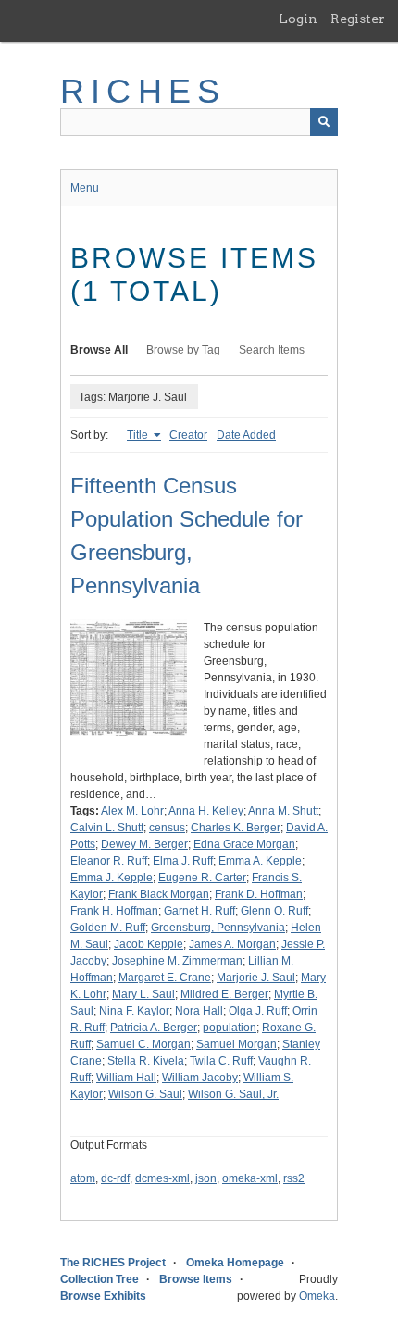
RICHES (143, 91)
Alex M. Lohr (132, 810)
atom (82, 1178)
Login (298, 18)
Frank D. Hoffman (259, 894)
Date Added (246, 435)
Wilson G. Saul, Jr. (233, 1094)
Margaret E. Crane (164, 977)
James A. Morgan (232, 944)
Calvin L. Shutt (106, 827)
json (206, 1178)
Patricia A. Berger (153, 1027)
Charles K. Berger (235, 827)
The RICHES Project (113, 1262)
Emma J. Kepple (111, 877)
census (167, 827)
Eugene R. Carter (202, 877)
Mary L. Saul (143, 994)
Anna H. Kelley (205, 810)
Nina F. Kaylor (134, 1010)
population (229, 1027)
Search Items (272, 349)
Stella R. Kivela (145, 1060)
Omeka (317, 1296)
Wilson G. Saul (145, 1094)
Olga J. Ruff (258, 1010)
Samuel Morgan (236, 1044)
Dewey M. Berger (144, 844)
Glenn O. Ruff (274, 910)
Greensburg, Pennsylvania (218, 927)
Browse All (99, 349)
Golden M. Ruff (107, 927)
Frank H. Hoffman (114, 910)
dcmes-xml (162, 1178)
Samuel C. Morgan (143, 1044)
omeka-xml (250, 1178)
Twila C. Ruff (221, 1060)
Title (139, 435)
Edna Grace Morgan (244, 844)
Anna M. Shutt (283, 810)
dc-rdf (115, 1178)
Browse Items (195, 1279)
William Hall (126, 1077)
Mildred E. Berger (224, 994)
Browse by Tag (183, 349)
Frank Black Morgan (158, 894)
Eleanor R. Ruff (108, 860)
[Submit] (324, 122)
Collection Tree (99, 1279)
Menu (84, 187)
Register (357, 18)
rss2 (294, 1178)
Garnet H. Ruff (199, 910)
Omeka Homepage (235, 1262)
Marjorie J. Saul (256, 977)
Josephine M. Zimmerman (177, 960)
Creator (188, 435)
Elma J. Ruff (183, 860)
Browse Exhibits (103, 1296)
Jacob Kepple (148, 944)
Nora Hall (199, 1010)
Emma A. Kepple (260, 860)
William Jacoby (200, 1077)
